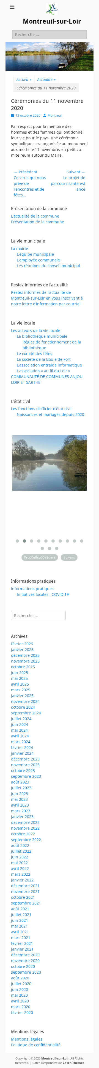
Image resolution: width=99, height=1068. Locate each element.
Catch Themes (73, 1063)
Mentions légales (26, 1039)
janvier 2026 (22, 649)
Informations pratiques (32, 588)
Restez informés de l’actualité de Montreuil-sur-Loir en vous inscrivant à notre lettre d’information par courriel (47, 298)
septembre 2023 (26, 776)
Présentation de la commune (37, 221)
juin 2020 (19, 989)
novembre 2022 (25, 828)
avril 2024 (20, 736)
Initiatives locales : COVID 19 (43, 594)
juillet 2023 (21, 787)
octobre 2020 (23, 966)
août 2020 (20, 977)
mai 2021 (19, 926)
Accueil (24, 79)
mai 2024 (19, 730)
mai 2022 (19, 862)
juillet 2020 (21, 983)
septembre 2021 (26, 903)
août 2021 (20, 908)
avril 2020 (20, 1001)
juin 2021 (19, 920)
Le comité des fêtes (34, 353)
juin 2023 (19, 793)
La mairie (19, 248)
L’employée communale (38, 260)
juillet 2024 (21, 718)
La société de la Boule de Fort (44, 359)
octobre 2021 (23, 897)
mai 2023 (19, 799)
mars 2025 (20, 689)
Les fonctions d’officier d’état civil (41, 408)
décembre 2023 (25, 759)
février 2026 (22, 643)
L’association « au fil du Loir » (43, 370)
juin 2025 (19, 672)
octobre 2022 (23, 833)
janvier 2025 (22, 695)
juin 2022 (19, 857)
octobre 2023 (23, 770)
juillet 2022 (21, 851)
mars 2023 (20, 810)
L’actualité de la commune (35, 216)
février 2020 (22, 1012)
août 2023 (20, 782)
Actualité (46, 79)
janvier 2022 (22, 880)
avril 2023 (20, 805)
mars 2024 (20, 741)
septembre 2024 (26, 712)
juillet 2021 (21, 914)
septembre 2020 (26, 972)
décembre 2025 (25, 655)
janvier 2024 (22, 753)
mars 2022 (20, 874)
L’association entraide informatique (49, 365)
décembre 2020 (25, 954)
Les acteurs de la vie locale (35, 330)
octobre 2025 (23, 666)
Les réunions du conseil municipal (48, 265)
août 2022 (20, 845)
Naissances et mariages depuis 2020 (50, 414)
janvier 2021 (22, 949)
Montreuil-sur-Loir (52, 21)
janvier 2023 (22, 816)
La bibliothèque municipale (42, 336)
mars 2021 (20, 937)
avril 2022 (20, 868)
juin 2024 (19, 724)
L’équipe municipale (35, 254)
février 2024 (22, 747)
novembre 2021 (25, 891)
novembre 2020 (25, 960)
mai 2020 (19, 995)
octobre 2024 (23, 707)
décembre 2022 (25, 822)
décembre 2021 (25, 885)
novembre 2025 (25, 661)
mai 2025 (19, 678)
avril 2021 (20, 931)
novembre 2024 (25, 701)
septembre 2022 (26, 839)
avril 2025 (20, 684)
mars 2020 (20, 1006)
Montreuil (55, 115)
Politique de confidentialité (36, 1044)
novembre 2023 (25, 764)
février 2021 (22, 943)
